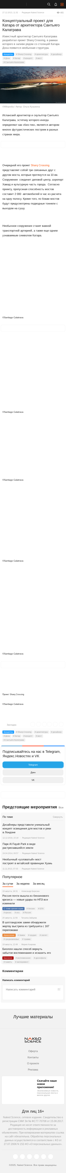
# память (8, 962)
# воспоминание (23, 958)
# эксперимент (22, 962)
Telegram (33, 764)
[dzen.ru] (36, 1156)
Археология (9, 935)
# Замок (21, 935)
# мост (39, 58)
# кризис (7, 913)
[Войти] (62, 4)
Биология (8, 958)
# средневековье (11, 939)
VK (33, 780)
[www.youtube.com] (29, 1156)
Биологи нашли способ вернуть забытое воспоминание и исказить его (26, 951)
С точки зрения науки (13, 909)
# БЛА (41, 909)
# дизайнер (56, 54)
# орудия (32, 935)
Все (61, 807)
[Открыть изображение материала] (33, 84)
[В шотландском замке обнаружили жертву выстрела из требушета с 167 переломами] (59, 926)
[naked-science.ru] (50, 1156)
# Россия (27, 913)
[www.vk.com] (22, 1156)
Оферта (33, 1051)
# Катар (16, 58)
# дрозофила (40, 958)
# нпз (17, 913)
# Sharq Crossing (23, 54)
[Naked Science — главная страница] (16, 4)
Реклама (33, 1069)
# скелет (43, 935)
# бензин (31, 909)
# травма (26, 939)
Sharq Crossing (40, 165)
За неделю (23, 883)
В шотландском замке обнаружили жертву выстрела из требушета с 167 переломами (25, 926)
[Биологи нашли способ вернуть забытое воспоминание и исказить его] (59, 953)
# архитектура (41, 54)
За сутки (7, 883)
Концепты (8, 54)
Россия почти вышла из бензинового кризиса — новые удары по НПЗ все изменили (25, 899)
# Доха (7, 58)
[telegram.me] (43, 1156)
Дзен (33, 772)
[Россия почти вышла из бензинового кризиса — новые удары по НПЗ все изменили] (59, 899)
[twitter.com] (15, 1156)
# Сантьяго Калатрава (14, 62)
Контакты (33, 1057)
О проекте (33, 1063)
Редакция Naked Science (33, 12)
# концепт (28, 58)
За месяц (39, 883)
